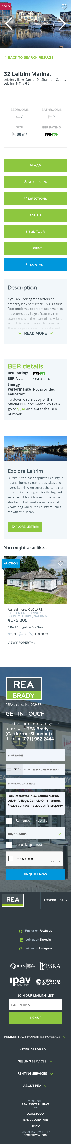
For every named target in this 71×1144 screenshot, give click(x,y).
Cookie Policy (35, 1114)
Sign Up (35, 1018)
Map (37, 165)
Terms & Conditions (35, 1120)
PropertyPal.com (35, 1135)
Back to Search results (31, 58)
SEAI (21, 409)
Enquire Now (35, 874)
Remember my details (31, 820)
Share (37, 215)
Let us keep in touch (30, 845)
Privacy (36, 1126)
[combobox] (14, 769)
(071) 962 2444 (38, 738)
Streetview (37, 182)
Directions (37, 199)
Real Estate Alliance (35, 1104)
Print (37, 248)
